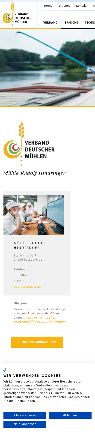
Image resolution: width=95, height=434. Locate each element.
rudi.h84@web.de (27, 287)
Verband (50, 22)
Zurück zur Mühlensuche (37, 342)
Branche (71, 22)
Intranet (64, 5)
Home (48, 5)
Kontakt (81, 5)
